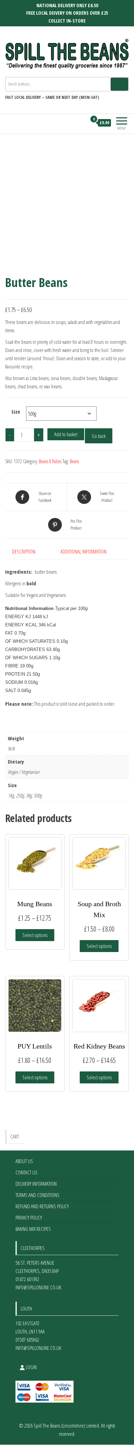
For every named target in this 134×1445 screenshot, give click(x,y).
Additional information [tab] (83, 551)
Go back (98, 435)
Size (15, 411)
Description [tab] (23, 551)
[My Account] (81, 123)
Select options (34, 935)
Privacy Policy (28, 1217)
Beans (74, 461)
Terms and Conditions (37, 1195)
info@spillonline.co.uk (38, 1287)
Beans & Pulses (50, 461)
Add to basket (65, 434)
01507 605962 (27, 1339)
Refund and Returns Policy (42, 1206)
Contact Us (26, 1172)
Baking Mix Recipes (33, 1228)
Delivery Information (36, 1183)
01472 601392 (27, 1279)
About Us (24, 1161)
